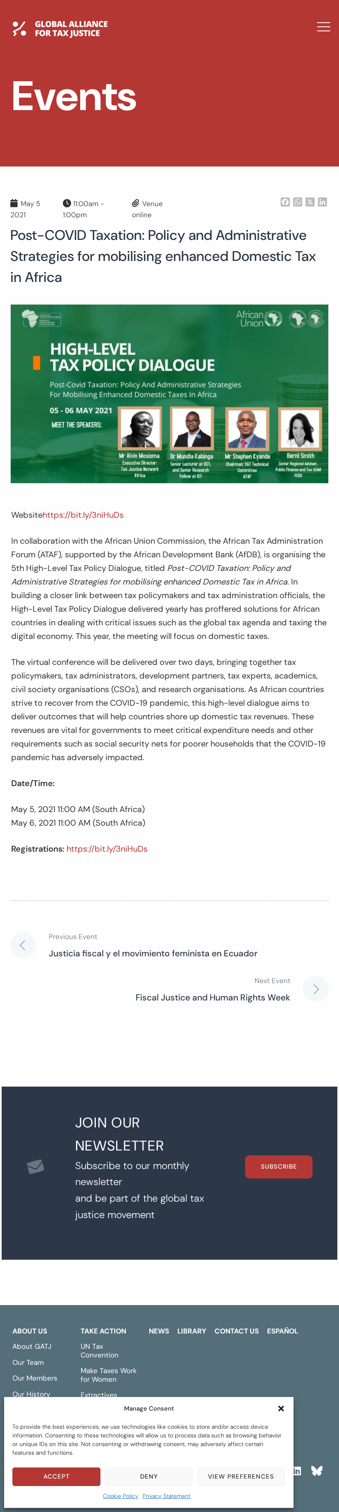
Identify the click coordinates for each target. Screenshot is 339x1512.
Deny (149, 1476)
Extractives (99, 1394)
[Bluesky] (316, 1469)
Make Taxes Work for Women (109, 1375)
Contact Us (131, 140)
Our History (31, 1394)
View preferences (241, 1476)
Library (122, 116)
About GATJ (32, 1346)
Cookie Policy (120, 1496)
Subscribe (279, 1166)
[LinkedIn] (296, 1469)
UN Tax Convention (100, 1350)
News (118, 92)
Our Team (28, 1362)
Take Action (103, 1331)
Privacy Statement (167, 1496)
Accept (56, 1476)
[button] (281, 1408)
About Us (29, 1331)
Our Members (34, 1378)
